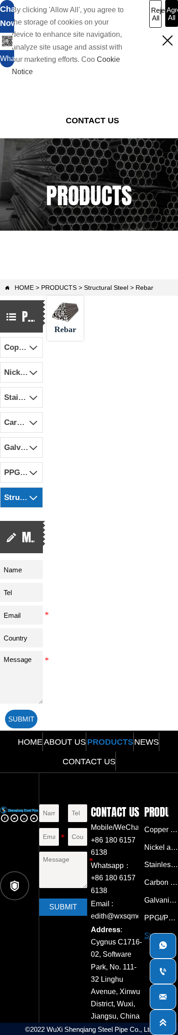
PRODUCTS (59, 287)
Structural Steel (106, 287)
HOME (24, 287)
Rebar (144, 287)
